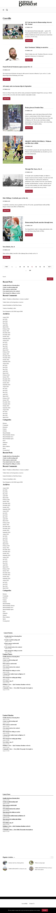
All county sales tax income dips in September (17, 86)
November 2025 (6, 334)
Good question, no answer (17, 302)
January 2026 (6, 330)
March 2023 (5, 396)
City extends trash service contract (11, 291)
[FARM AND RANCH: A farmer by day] (5, 868)
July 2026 (5, 319)
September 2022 (6, 407)
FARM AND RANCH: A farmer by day (18, 868)
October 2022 (6, 405)
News (4, 440)
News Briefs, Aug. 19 (8, 681)
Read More (29, 41)
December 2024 (6, 355)
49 (24, 266)
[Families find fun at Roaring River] (5, 863)
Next (49, 266)
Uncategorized (6, 450)
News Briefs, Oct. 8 (9, 247)
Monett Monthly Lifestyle (9, 435)
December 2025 (6, 332)
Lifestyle (5, 431)
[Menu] (3, 10)
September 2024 (6, 361)
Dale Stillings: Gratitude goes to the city (15, 198)
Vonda (4, 308)
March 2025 (5, 350)
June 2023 (5, 390)
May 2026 (5, 323)
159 (30, 270)
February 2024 (6, 375)
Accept (44, 910)
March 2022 (5, 417)
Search (4, 276)
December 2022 (6, 402)
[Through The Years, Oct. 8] (13, 180)
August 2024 (6, 363)
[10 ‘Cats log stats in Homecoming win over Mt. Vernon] (13, 31)
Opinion (5, 444)
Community (5, 425)
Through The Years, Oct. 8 (33, 169)
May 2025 (5, 346)
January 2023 (6, 400)
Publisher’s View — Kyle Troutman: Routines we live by (16, 684)
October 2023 (6, 382)
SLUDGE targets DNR (17, 311)
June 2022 (5, 413)
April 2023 (5, 394)
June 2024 (5, 367)
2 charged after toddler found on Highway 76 (14, 674)
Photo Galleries (6, 446)
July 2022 (5, 411)
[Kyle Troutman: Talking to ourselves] (13, 53)
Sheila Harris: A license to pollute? (21, 299)
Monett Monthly (6, 433)
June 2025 (5, 344)
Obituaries (5, 442)
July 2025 (5, 342)
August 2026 (6, 317)
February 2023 (6, 398)
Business (5, 423)
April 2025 (5, 348)
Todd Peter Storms (17, 305)
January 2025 (6, 354)
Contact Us (31, 903)
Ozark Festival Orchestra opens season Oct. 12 (17, 67)
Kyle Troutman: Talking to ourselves (36, 47)
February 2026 (6, 329)
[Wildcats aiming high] (31, 863)
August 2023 (6, 386)
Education (5, 427)
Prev (6, 266)
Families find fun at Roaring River (11, 285)
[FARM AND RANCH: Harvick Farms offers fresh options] (31, 868)
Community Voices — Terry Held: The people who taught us (18, 688)
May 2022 (5, 415)
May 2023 (5, 392)
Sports (4, 448)
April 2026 (5, 325)
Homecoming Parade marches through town (39, 222)
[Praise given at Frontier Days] (13, 118)
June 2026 (5, 321)
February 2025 (6, 352)
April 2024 (5, 371)
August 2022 (6, 409)
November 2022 (6, 404)
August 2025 (6, 340)
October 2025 (6, 336)
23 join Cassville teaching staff (10, 287)
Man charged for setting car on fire (11, 293)
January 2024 (6, 377)
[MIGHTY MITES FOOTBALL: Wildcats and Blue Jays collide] (13, 150)
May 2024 (5, 369)
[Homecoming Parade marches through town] (13, 228)
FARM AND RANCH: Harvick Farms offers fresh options (43, 868)
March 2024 (5, 373)
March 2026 (5, 327)
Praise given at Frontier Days (34, 107)
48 (20, 266)
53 (40, 266)
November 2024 (6, 357)
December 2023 (6, 379)
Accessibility (24, 903)
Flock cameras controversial (9, 289)
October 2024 (6, 359)
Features (5, 429)
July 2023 (5, 388)
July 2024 (5, 365)
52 (36, 266)
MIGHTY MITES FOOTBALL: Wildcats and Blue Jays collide (38, 142)
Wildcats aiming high (40, 863)
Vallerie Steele (6, 302)
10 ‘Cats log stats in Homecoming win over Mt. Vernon (38, 23)
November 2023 (6, 380)
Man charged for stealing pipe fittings (12, 677)
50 (28, 266)
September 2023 (6, 384)
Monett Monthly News (8, 436)
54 (44, 266)
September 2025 (6, 338)
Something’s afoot (12, 308)
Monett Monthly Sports (8, 438)
